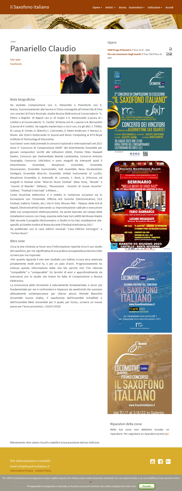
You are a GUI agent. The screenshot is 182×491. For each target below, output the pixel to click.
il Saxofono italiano (29, 6)
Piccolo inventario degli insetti (124, 54)
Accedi (169, 7)
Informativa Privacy (21, 470)
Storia (122, 7)
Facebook (16, 64)
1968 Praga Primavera (119, 49)
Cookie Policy (43, 470)
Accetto (147, 486)
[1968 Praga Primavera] (132, 49)
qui (90, 481)
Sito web (15, 59)
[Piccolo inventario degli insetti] (142, 54)
